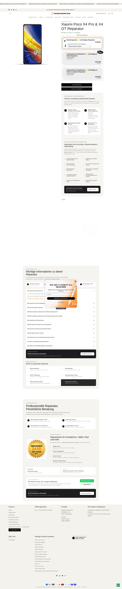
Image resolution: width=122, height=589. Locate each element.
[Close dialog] (75, 281)
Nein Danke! (61, 302)
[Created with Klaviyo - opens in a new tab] (61, 308)
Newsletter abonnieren (61, 298)
